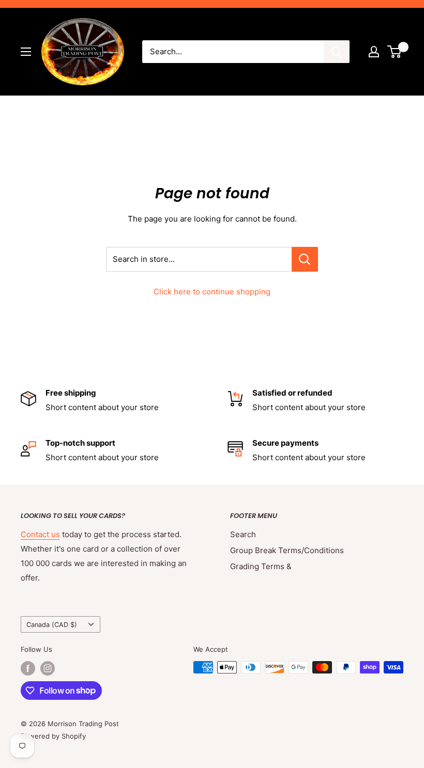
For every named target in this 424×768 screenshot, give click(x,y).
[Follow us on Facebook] (28, 668)
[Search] (337, 51)
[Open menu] (26, 52)
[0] (394, 51)
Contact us (40, 534)
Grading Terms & (261, 566)
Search (243, 534)
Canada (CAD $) (51, 625)
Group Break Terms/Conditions (287, 550)
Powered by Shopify (53, 736)
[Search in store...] (305, 259)
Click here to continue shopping (212, 291)
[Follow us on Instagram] (47, 668)
